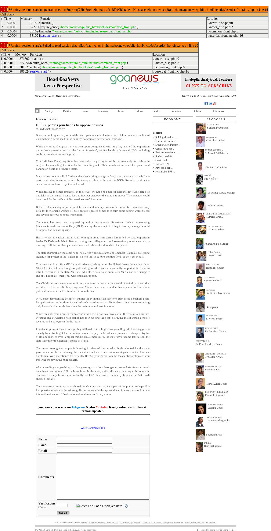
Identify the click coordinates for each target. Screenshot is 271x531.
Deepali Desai (214, 254)
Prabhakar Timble (215, 140)
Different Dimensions (218, 214)
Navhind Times (96, 522)
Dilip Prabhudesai (213, 445)
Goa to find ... (162, 160)
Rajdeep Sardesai (212, 280)
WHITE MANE (213, 264)
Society (49, 111)
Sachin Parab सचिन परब (218, 293)
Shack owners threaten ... (168, 144)
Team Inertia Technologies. (223, 529)
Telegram (78, 407)
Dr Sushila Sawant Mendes (221, 192)
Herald (83, 522)
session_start (48, 35)
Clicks (197, 111)
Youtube (101, 407)
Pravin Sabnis (212, 369)
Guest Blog (202, 341)
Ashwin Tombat (215, 205)
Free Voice (213, 252)
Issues (85, 111)
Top (103, 427)
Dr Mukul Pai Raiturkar (217, 153)
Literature (218, 111)
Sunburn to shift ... (164, 156)
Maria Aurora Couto (216, 383)
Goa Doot (162, 522)
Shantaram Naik (214, 434)
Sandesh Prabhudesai (217, 127)
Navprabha (125, 522)
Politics (67, 111)
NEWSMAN (209, 277)
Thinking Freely (214, 150)
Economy (103, 111)
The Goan (211, 522)
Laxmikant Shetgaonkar (218, 420)
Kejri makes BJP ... (165, 171)
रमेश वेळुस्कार (212, 307)
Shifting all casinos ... (166, 137)
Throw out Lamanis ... (166, 141)
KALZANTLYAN (215, 226)
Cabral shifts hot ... (164, 148)
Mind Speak (212, 315)
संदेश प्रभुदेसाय (211, 178)
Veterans (176, 111)
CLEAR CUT (213, 124)
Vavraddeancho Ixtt (194, 522)
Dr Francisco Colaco (215, 331)
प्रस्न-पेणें (207, 175)
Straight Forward (215, 354)
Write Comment (90, 427)
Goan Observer (175, 522)
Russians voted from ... (167, 152)
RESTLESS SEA (214, 417)
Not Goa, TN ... (163, 164)
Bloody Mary (215, 405)
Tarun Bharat (111, 522)
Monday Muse (213, 366)
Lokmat (136, 522)
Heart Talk (211, 328)
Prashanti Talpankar (215, 394)
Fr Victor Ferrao (214, 318)
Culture (139, 111)
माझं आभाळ (210, 290)
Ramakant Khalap (215, 267)
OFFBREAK (211, 137)
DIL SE (207, 443)
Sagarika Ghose (215, 407)
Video (157, 111)
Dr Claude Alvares (214, 356)
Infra (121, 111)
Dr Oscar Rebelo (215, 229)
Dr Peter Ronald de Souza (209, 344)
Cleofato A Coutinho (216, 167)
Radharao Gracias (215, 216)
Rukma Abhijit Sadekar (216, 243)
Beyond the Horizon (216, 392)
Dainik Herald (148, 522)
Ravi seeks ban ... (164, 167)
